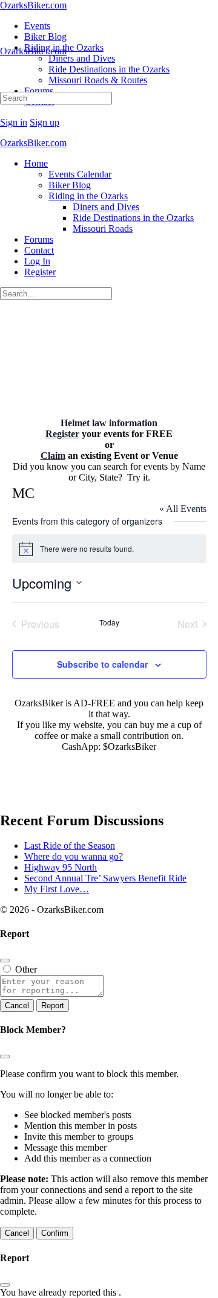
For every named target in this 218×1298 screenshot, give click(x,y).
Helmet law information (109, 423)
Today (109, 622)
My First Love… (56, 889)
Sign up (44, 122)
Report (52, 1005)
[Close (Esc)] (5, 960)
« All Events (182, 509)
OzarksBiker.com (33, 5)
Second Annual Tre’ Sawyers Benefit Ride (105, 878)
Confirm (54, 1233)
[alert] (109, 548)
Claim (53, 455)
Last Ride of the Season (69, 845)
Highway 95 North (60, 867)
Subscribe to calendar (102, 664)
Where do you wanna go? (73, 856)
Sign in (13, 122)
